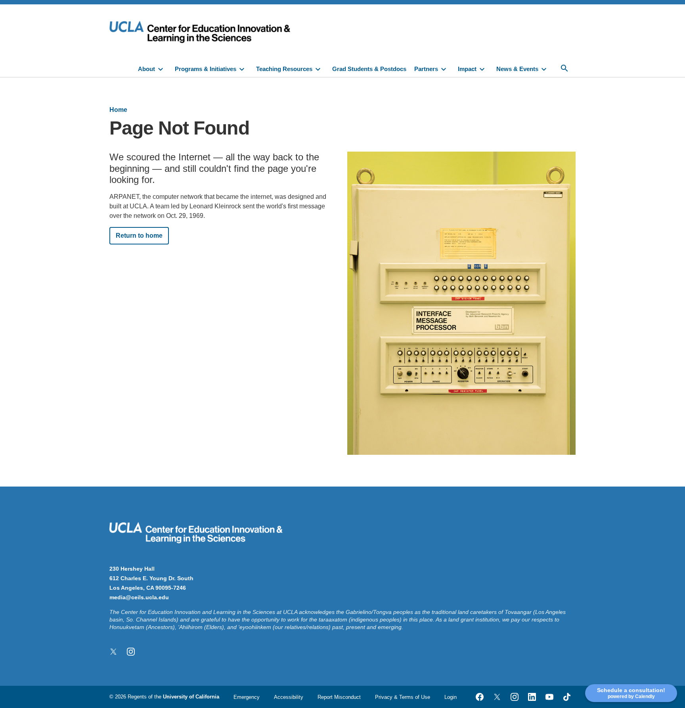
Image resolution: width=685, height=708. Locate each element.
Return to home (139, 235)
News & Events (517, 68)
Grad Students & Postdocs (369, 68)
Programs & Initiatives (205, 68)
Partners (426, 68)
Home (118, 109)
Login (450, 697)
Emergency (246, 697)
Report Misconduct (339, 697)
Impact (467, 68)
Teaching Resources (284, 68)
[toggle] (164, 68)
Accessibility (288, 697)
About (146, 68)
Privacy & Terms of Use (402, 697)
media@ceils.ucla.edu (139, 597)
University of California (191, 697)
